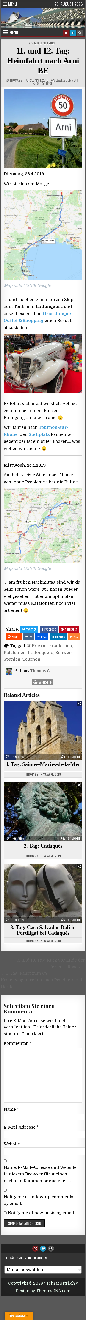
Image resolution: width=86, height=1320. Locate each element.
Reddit (16, 637)
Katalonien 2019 (44, 43)
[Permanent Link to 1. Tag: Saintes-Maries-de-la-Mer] (43, 730)
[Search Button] (80, 33)
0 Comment (73, 756)
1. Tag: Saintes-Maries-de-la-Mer (43, 764)
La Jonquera (40, 652)
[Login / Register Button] (73, 33)
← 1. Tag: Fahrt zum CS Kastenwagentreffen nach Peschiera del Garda (41, 980)
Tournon (31, 659)
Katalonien (15, 652)
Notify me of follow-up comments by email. (38, 1200)
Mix (76, 637)
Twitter (31, 629)
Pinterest (71, 629)
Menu (12, 4)
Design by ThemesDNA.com (43, 1291)
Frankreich (60, 646)
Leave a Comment (66, 80)
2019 (31, 646)
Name (11, 1109)
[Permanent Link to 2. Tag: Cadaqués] (43, 811)
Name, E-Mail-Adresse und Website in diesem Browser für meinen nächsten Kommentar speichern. (40, 1174)
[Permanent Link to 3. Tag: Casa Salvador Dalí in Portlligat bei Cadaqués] (43, 893)
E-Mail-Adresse (21, 1127)
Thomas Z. (16, 80)
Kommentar (17, 1043)
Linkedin (60, 637)
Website (45, 682)
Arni (42, 646)
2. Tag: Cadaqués (43, 846)
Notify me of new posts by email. (41, 1213)
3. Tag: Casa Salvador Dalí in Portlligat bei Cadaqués (43, 930)
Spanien (12, 659)
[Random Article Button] (66, 33)
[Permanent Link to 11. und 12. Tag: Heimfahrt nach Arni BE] (43, 128)
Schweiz (64, 652)
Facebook (50, 629)
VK (30, 637)
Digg (44, 637)
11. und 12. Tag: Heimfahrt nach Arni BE (43, 60)
